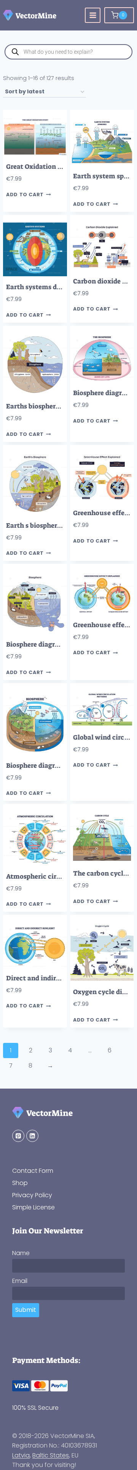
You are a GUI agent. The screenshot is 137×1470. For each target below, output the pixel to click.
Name (21, 1253)
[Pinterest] (18, 1136)
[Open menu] (92, 15)
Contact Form (32, 1170)
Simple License (33, 1207)
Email (19, 1280)
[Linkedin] (32, 1136)
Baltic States (50, 1455)
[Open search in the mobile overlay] (68, 52)
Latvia (21, 1455)
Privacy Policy (32, 1195)
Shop (20, 1183)
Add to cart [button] (25, 194)
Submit (25, 1309)
